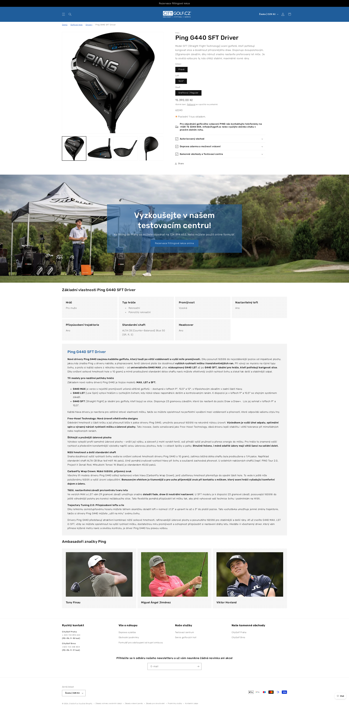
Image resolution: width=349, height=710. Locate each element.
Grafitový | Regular (188, 93)
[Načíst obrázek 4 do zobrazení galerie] (151, 148)
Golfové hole (76, 25)
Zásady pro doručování (155, 703)
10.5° (181, 81)
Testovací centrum (184, 632)
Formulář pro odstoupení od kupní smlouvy (141, 642)
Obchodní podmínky (129, 637)
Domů (64, 25)
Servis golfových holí (185, 637)
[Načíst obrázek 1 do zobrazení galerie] (74, 148)
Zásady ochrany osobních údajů (109, 703)
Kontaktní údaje (191, 703)
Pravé (181, 69)
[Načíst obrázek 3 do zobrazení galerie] (125, 148)
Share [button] (181, 163)
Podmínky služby (175, 703)
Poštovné (191, 104)
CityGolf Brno (238, 637)
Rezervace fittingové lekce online (174, 243)
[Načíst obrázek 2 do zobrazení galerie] (100, 148)
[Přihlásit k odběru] (198, 666)
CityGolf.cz (73, 704)
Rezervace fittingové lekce (174, 3)
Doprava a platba (127, 632)
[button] (63, 14)
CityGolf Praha (239, 632)
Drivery (89, 25)
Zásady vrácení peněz (134, 703)
